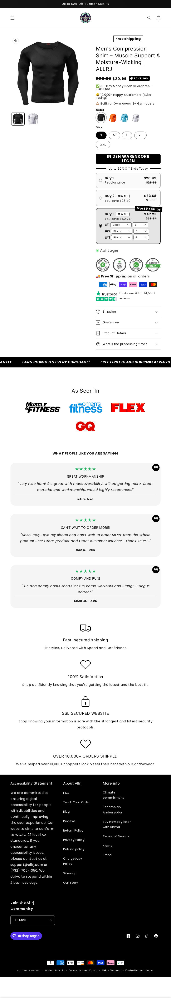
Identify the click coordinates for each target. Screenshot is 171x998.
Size (99, 127)
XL (140, 135)
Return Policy (73, 830)
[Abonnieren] (50, 920)
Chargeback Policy (72, 861)
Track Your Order (76, 802)
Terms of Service (116, 836)
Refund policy (74, 849)
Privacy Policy (73, 840)
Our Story (70, 883)
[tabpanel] (43, 407)
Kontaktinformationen (139, 970)
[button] (12, 17)
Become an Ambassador (112, 809)
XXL (103, 145)
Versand (115, 970)
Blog (66, 811)
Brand (107, 855)
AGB (104, 970)
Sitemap (69, 873)
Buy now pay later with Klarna (117, 824)
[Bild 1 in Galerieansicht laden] (17, 118)
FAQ (66, 793)
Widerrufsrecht (55, 970)
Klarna (108, 846)
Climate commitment (113, 795)
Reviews (69, 821)
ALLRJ (31, 970)
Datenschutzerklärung (83, 970)
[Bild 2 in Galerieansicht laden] (32, 118)
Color (100, 110)
